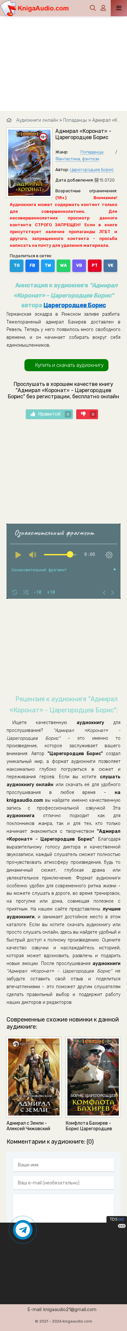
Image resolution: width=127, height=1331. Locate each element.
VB (79, 265)
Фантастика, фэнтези (77, 158)
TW (48, 265)
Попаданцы (92, 152)
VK (110, 265)
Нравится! (53, 414)
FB (32, 265)
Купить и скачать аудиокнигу (69, 365)
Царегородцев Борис (92, 169)
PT (95, 265)
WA (63, 265)
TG (17, 265)
